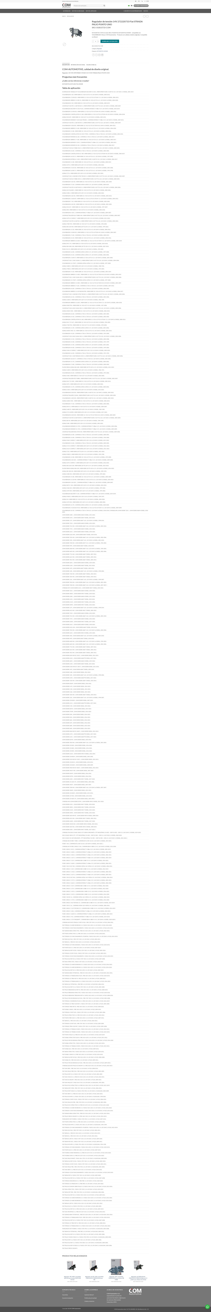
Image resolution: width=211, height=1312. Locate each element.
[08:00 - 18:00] (139, 1)
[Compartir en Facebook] (93, 54)
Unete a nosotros (89, 1301)
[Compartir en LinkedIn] (102, 54)
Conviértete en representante (133, 11)
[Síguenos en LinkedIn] (147, 1)
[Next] (148, 1272)
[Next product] (144, 16)
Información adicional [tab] (78, 64)
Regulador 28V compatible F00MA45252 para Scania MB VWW (116, 1279)
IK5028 (106, 51)
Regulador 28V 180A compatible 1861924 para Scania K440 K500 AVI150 (72, 1279)
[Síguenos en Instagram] (146, 1)
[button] (131, 6)
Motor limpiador (91, 11)
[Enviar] (104, 5)
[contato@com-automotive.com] (136, 1)
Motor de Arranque (78, 11)
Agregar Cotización (109, 41)
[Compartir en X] (96, 54)
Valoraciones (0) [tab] (91, 64)
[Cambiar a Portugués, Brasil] (129, 5)
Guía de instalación (67, 1298)
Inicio (64, 16)
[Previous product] (147, 16)
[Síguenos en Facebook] (144, 1)
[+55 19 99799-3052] (142, 1)
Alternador (66, 11)
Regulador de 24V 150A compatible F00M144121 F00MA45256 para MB (94, 1279)
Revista (146, 11)
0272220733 (100, 51)
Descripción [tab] (66, 64)
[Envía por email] (99, 54)
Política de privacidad (90, 1298)
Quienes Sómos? (89, 1295)
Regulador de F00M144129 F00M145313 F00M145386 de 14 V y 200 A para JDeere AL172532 (138, 1279)
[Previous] (62, 1272)
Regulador (70, 16)
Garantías (65, 1295)
